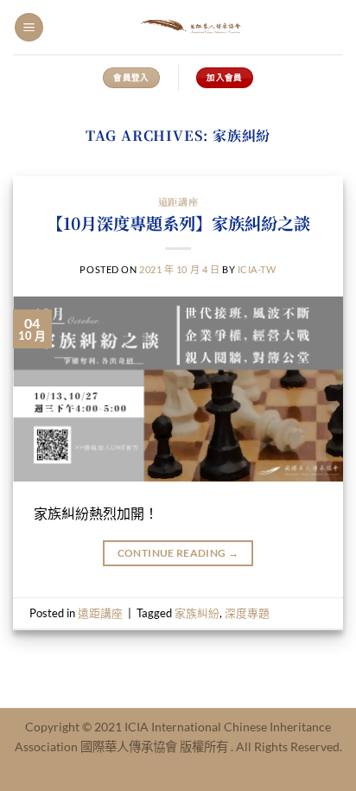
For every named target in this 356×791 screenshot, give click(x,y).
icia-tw (257, 269)
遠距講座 (178, 201)
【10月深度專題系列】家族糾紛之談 (178, 222)
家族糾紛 (197, 613)
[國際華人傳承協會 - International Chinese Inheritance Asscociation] (193, 27)
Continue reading (178, 552)
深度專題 (247, 613)
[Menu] (29, 27)
